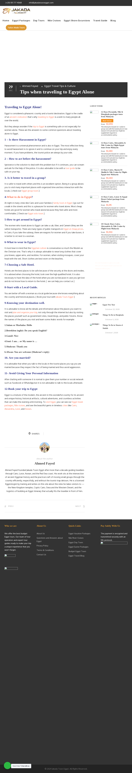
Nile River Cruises (76, 538)
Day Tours (39, 20)
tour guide (70, 168)
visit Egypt (51, 402)
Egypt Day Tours (76, 542)
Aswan (28, 409)
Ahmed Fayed (30, 86)
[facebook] (114, 3)
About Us (41, 533)
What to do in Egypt (19, 197)
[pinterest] (118, 3)
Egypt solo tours (35, 213)
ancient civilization (18, 117)
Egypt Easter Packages (78, 547)
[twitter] (121, 3)
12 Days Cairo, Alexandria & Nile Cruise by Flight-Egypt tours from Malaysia (113, 145)
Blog (113, 20)
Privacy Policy (42, 545)
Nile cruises (19, 405)
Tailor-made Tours (16, 27)
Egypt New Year (109, 305)
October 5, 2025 (112, 319)
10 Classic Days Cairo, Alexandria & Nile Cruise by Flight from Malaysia (113, 226)
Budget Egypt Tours (77, 551)
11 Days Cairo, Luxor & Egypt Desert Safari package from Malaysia (114, 199)
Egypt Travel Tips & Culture (59, 86)
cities (65, 405)
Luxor (17, 409)
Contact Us (41, 554)
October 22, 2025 (112, 309)
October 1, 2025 (111, 332)
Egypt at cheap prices (73, 229)
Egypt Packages (21, 20)
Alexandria (9, 409)
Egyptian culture (38, 248)
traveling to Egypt (46, 117)
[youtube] (124, 3)
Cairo (74, 405)
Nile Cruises (54, 20)
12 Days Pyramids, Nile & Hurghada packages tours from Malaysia (112, 114)
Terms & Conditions (45, 550)
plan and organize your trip (25, 312)
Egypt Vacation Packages (79, 533)
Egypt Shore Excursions (77, 20)
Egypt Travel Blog (76, 555)
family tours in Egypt (62, 203)
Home (6, 20)
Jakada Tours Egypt (64, 297)
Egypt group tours (30, 190)
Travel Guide (100, 20)
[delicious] (111, 3)
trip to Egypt (38, 126)
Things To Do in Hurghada (113, 315)
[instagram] (128, 3)
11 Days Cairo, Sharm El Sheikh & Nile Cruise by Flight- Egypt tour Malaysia (114, 172)
